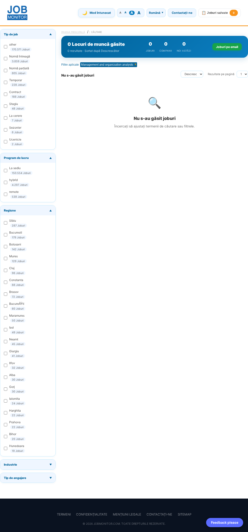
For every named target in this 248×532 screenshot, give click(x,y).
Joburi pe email (227, 47)
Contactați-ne (182, 13)
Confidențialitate (91, 514)
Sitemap (184, 514)
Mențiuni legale (127, 514)
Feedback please (224, 522)
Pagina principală (73, 32)
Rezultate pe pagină (221, 74)
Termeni (64, 514)
